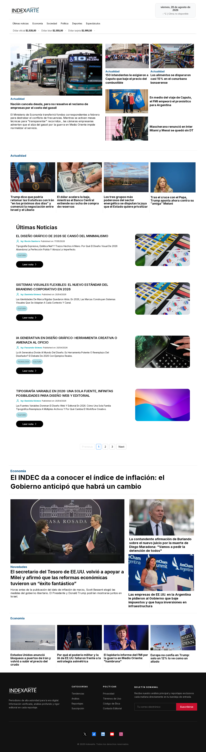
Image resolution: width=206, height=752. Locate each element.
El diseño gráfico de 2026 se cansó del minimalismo (62, 236)
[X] (84, 734)
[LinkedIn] (103, 734)
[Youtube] (112, 734)
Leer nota (28, 264)
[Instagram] (121, 734)
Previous (87, 446)
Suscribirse (186, 706)
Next (121, 446)
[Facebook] (93, 734)
